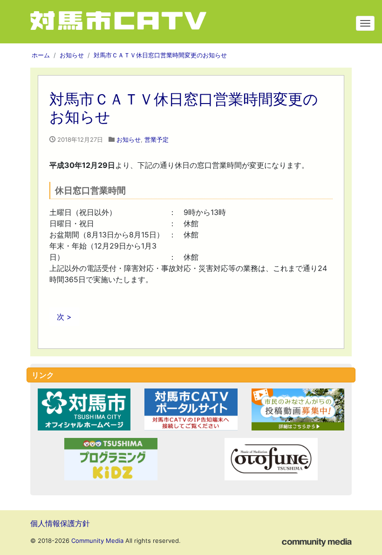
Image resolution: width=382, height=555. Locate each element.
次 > (64, 316)
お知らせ (128, 139)
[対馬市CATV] (135, 21)
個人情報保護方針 (60, 523)
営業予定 (156, 139)
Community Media (97, 540)
